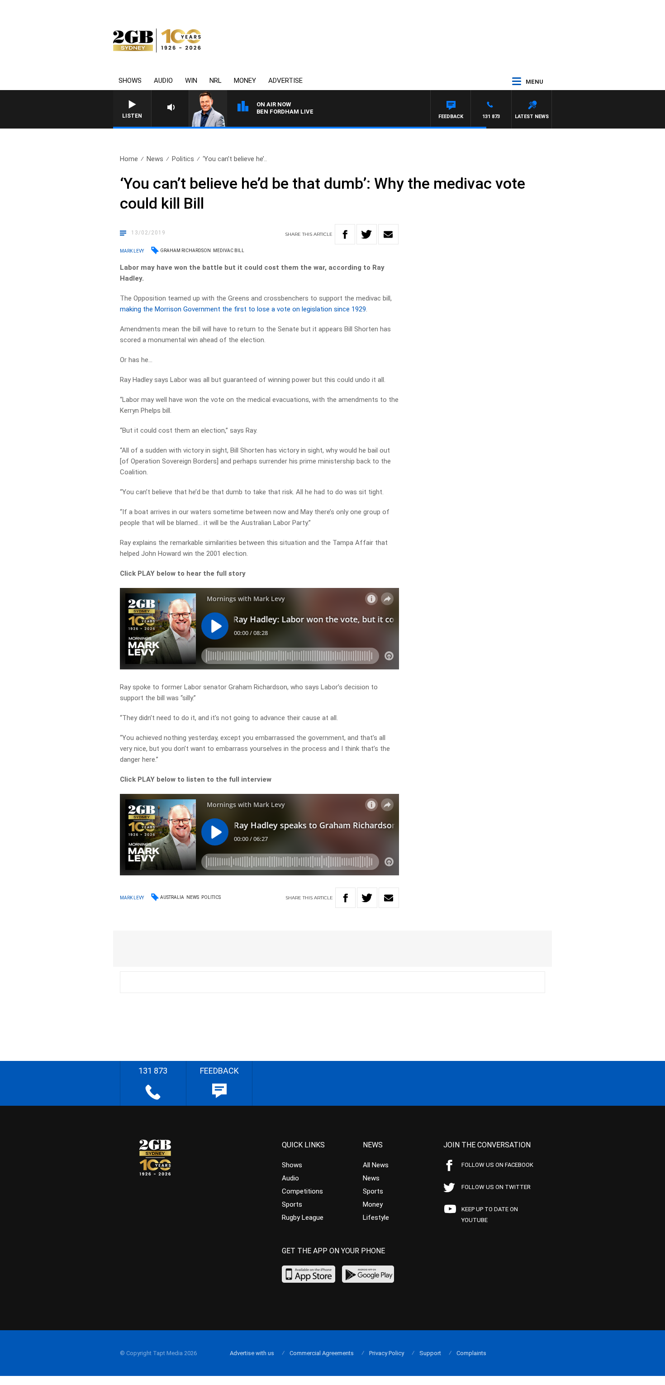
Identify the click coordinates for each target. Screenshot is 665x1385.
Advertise (285, 80)
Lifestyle (376, 1217)
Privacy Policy (386, 1353)
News (155, 159)
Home (129, 159)
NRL (215, 80)
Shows (130, 80)
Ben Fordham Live (285, 111)
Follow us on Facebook (497, 1164)
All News (376, 1165)
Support (430, 1353)
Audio (163, 80)
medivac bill (228, 250)
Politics (183, 159)
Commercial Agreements (322, 1353)
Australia (172, 897)
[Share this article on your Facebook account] (345, 234)
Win (191, 80)
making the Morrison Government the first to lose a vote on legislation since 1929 (243, 309)
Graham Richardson (185, 250)
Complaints (471, 1353)
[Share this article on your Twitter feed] (366, 234)
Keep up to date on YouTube (489, 1214)
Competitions (302, 1191)
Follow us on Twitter (496, 1187)
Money (245, 80)
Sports (292, 1204)
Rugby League (302, 1217)
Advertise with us (252, 1353)
